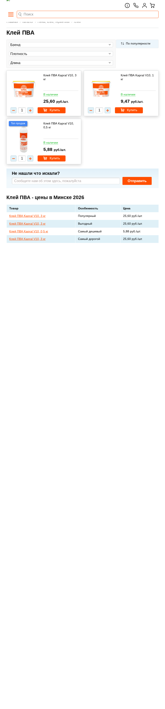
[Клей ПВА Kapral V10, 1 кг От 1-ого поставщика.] (101, 89)
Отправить (137, 181)
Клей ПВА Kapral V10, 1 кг (137, 77)
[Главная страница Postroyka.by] (24, 5)
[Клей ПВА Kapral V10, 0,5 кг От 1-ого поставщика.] (23, 137)
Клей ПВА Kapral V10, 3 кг (59, 77)
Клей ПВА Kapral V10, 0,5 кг (58, 125)
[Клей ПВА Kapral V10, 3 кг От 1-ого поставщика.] (23, 89)
